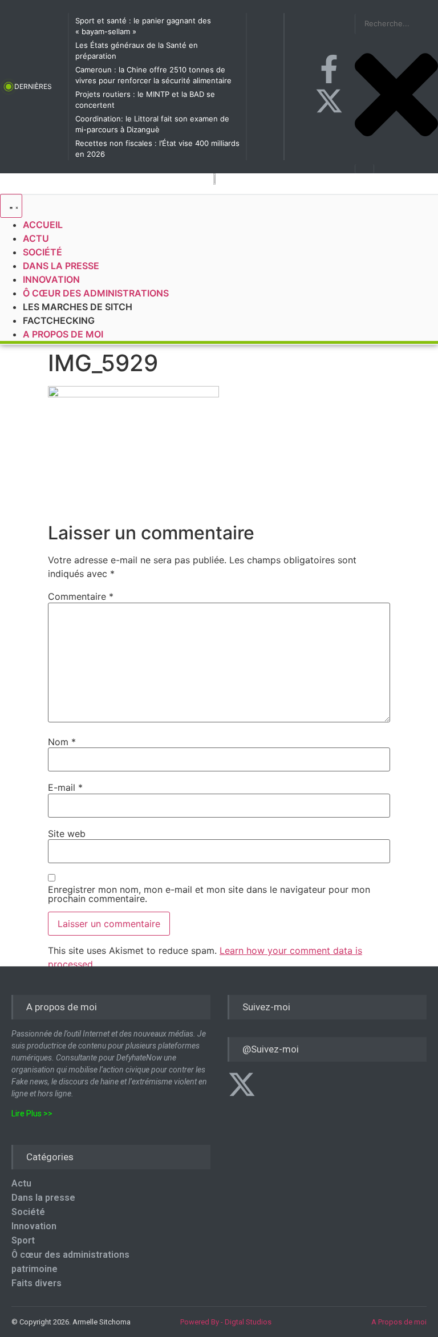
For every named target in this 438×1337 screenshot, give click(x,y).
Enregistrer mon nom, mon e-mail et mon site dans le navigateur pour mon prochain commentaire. (209, 894)
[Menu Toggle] (11, 206)
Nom (62, 741)
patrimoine (34, 1268)
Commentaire (80, 596)
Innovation (33, 1226)
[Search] (364, 168)
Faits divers (36, 1283)
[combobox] (396, 24)
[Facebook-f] (329, 69)
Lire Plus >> (31, 1113)
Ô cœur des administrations (70, 1254)
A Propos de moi (399, 1322)
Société (28, 1211)
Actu (21, 1183)
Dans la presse (43, 1197)
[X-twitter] (329, 101)
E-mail (65, 787)
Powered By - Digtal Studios (225, 1322)
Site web (67, 833)
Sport (23, 1240)
